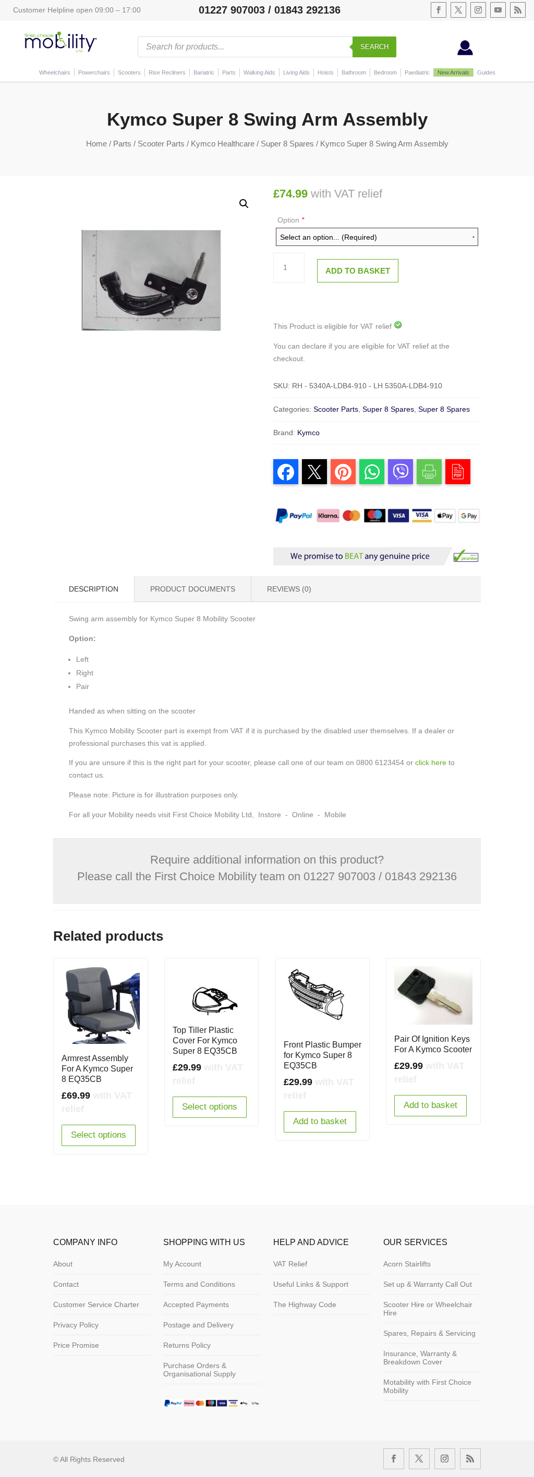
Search (374, 47)
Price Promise (76, 1345)
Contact (66, 1284)
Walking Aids (259, 72)
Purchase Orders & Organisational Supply (199, 1369)
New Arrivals (453, 72)
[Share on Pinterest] (343, 471)
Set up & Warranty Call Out (427, 1284)
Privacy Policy (76, 1325)
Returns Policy (187, 1345)
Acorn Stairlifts (407, 1264)
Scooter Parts (161, 143)
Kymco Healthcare (222, 143)
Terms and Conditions (199, 1284)
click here (430, 762)
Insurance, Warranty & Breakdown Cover (420, 1357)
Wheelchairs (54, 72)
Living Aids (296, 72)
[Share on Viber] (400, 471)
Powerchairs (94, 72)
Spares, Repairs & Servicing (429, 1333)
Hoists (326, 72)
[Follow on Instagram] (478, 10)
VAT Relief (290, 1264)
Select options (98, 1135)
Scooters (129, 72)
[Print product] (429, 471)
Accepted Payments (196, 1304)
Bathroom (354, 72)
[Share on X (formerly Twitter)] (314, 471)
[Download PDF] (457, 471)
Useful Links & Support (310, 1284)
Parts (229, 72)
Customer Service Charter (96, 1304)
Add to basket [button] (320, 1121)
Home (96, 143)
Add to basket (357, 270)
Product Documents (192, 589)
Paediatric (417, 72)
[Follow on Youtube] (498, 10)
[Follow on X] (458, 10)
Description (93, 589)
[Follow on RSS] (518, 10)
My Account (182, 1264)
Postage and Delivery (198, 1325)
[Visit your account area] (465, 52)
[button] (244, 203)
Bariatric (203, 72)
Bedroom (385, 72)
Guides (486, 72)
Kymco (308, 432)
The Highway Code (304, 1304)
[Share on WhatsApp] (371, 471)
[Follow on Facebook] (438, 10)
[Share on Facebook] (285, 471)
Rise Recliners (167, 72)
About (62, 1264)
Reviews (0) (289, 589)
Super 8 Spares (287, 143)
